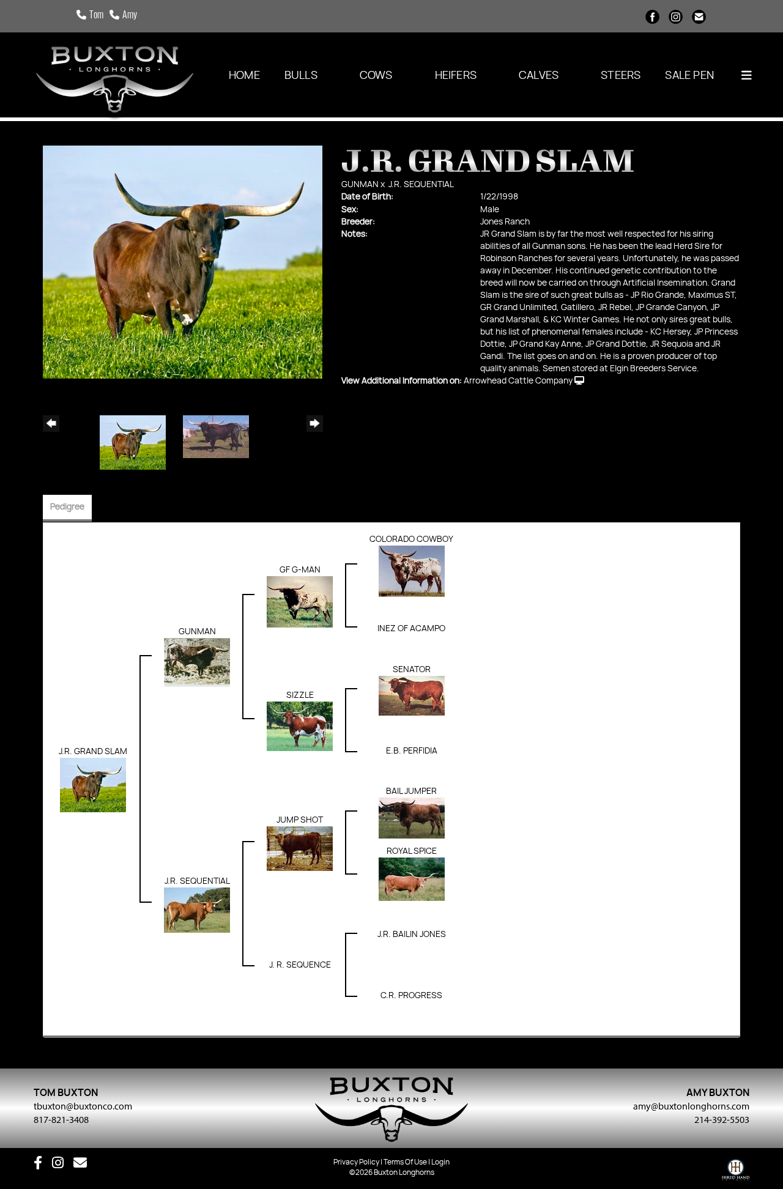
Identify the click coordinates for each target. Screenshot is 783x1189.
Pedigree (67, 507)
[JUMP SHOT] (300, 849)
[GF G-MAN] (300, 602)
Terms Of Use (405, 1162)
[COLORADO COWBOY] (412, 571)
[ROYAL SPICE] (412, 879)
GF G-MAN (300, 570)
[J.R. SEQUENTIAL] (197, 910)
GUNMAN (360, 184)
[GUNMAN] (197, 663)
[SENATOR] (412, 696)
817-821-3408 (61, 1119)
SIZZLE (300, 695)
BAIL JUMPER (411, 791)
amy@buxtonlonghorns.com (691, 1106)
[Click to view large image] (182, 261)
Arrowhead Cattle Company (518, 381)
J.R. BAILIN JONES (411, 934)
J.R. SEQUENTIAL (421, 184)
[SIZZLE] (300, 726)
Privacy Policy (356, 1162)
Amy (129, 16)
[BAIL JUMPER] (412, 818)
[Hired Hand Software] (735, 1172)
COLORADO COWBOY (411, 539)
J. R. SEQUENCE (300, 965)
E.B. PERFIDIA (411, 751)
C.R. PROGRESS (411, 995)
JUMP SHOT (299, 820)
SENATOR (412, 669)
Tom (96, 16)
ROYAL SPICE (412, 851)
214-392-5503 (721, 1119)
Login (440, 1162)
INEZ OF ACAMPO (411, 628)
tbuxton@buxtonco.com (83, 1106)
